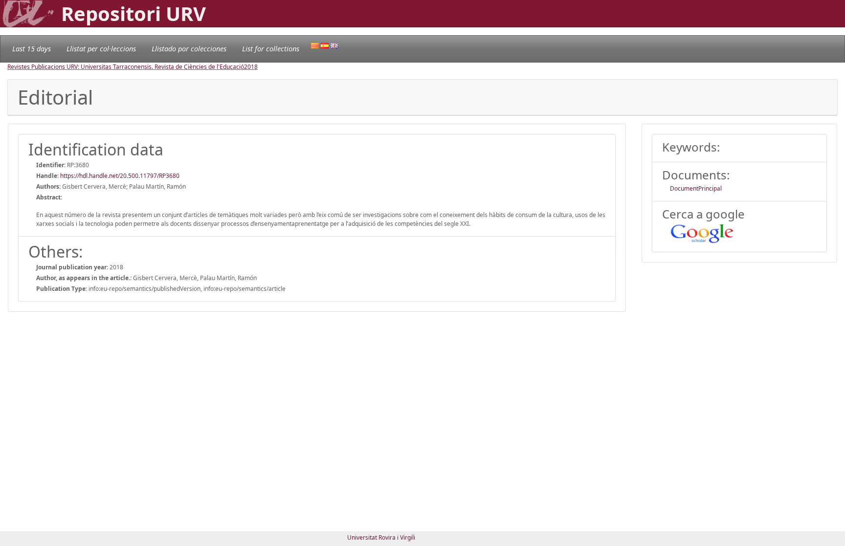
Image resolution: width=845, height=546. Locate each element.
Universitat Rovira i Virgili (381, 537)
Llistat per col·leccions (101, 48)
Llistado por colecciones (189, 48)
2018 (251, 67)
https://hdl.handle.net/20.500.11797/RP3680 (119, 176)
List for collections (270, 48)
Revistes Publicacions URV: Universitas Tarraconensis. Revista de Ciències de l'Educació (125, 67)
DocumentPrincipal (696, 188)
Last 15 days (31, 48)
